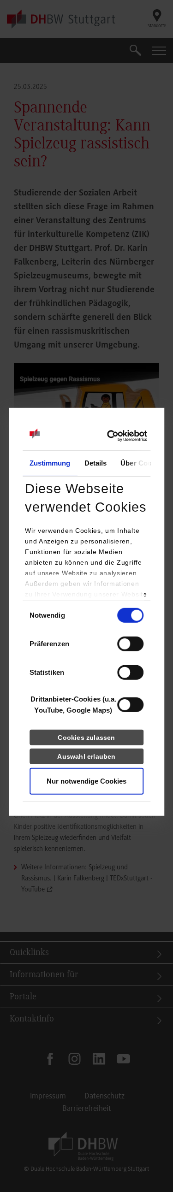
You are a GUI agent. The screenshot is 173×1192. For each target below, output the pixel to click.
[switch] (130, 644)
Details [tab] (95, 463)
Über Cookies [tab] (142, 463)
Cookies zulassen (86, 737)
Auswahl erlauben (86, 756)
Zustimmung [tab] (50, 463)
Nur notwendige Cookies (86, 781)
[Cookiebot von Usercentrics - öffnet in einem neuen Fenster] (106, 436)
